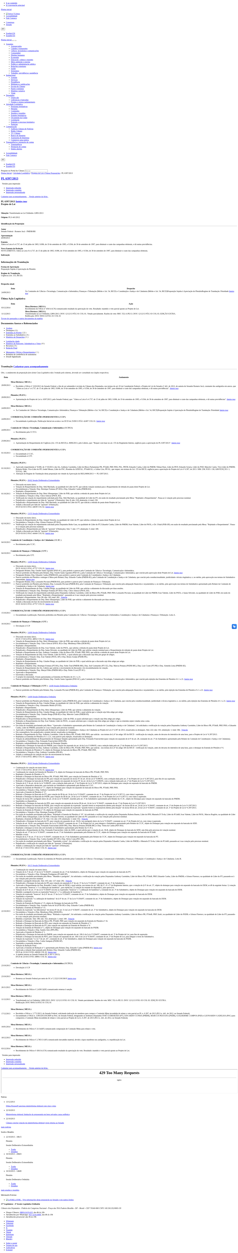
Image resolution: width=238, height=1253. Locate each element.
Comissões (15, 111)
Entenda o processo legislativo (23, 122)
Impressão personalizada (15, 192)
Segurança (15, 71)
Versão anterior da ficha (38, 197)
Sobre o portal (11, 1243)
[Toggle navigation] (13, 40)
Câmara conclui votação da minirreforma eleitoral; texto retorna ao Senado (35, 1123)
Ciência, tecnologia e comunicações (25, 51)
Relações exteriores (18, 66)
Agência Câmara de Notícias (22, 129)
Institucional (10, 75)
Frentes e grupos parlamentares (23, 102)
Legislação (15, 120)
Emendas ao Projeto (14, 333)
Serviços (14, 80)
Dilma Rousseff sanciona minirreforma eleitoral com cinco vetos (31, 1106)
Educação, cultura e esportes (22, 60)
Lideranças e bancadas (20, 100)
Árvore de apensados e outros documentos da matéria (22, 318)
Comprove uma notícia (20, 140)
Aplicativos (10, 1248)
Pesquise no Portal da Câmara (12, 171)
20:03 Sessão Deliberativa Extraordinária (44, 763)
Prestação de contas (18, 147)
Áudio (13, 1149)
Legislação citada (12, 341)
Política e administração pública (23, 64)
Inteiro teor (21, 201)
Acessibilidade (11, 16)
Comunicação (11, 127)
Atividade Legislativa (14, 104)
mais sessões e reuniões (10, 1190)
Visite (13, 93)
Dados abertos (16, 149)
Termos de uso (11, 1245)
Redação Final (11, 348)
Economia (15, 57)
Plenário (14, 109)
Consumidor (16, 53)
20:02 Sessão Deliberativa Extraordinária (44, 480)
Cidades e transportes (19, 48)
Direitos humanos (18, 55)
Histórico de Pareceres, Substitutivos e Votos (23, 343)
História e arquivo (18, 91)
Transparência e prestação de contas (20, 142)
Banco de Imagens (18, 135)
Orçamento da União (19, 118)
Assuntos (9, 44)
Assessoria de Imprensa (20, 138)
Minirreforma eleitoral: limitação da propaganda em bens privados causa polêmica (38, 1114)
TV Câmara (15, 133)
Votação (63, 597)
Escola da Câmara (18, 86)
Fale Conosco (11, 18)
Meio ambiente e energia (20, 62)
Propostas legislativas (19, 106)
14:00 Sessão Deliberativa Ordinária (42, 562)
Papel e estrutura (17, 89)
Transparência (16, 144)
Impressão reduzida (13, 188)
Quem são (15, 98)
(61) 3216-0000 (35, 1215)
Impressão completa (13, 190)
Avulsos (9, 328)
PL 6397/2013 (9, 178)
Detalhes (14, 1152)
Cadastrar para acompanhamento (14, 197)
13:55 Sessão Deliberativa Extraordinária (44, 514)
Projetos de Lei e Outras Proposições (45, 173)
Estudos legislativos (18, 115)
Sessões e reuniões (18, 113)
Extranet (9, 1250)
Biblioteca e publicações (20, 84)
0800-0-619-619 (26, 1212)
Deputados (10, 95)
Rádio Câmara (16, 131)
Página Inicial (6, 173)
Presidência (15, 82)
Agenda (14, 77)
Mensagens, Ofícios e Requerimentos (20, 352)
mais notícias (6, 1127)
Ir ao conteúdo (11, 3)
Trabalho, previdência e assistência (24, 73)
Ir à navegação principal (15, 5)
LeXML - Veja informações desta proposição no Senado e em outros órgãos (44, 1200)
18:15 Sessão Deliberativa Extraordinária (44, 865)
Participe (14, 124)
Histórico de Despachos (15, 337)
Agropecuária (16, 46)
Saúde (13, 69)
